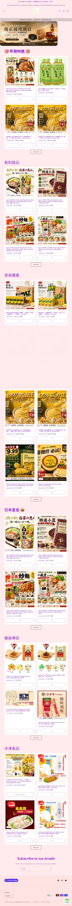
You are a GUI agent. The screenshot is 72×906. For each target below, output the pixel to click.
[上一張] (4, 33)
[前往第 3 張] (26, 43)
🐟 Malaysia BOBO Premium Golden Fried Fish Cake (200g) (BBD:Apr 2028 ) (51, 832)
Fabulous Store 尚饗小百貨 (15, 902)
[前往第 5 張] (29, 43)
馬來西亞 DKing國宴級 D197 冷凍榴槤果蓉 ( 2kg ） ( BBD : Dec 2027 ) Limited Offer (18, 137)
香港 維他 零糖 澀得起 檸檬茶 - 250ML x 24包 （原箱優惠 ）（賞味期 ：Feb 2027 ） (19, 313)
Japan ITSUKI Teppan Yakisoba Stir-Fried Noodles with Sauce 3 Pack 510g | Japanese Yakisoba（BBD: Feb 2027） (19, 249)
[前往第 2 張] (24, 43)
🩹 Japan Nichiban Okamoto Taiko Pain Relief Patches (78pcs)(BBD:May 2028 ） (18, 710)
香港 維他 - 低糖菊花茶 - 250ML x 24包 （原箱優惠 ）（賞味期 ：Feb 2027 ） (51, 313)
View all (36, 152)
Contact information (45, 902)
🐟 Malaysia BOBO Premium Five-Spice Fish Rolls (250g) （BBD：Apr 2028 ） (51, 786)
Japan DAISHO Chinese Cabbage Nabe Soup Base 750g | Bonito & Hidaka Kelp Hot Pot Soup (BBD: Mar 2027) (20, 201)
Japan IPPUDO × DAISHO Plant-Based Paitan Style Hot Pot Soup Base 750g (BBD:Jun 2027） (52, 249)
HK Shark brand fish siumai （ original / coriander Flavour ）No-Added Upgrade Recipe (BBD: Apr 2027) (18, 781)
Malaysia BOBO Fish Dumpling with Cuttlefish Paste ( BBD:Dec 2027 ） (17, 833)
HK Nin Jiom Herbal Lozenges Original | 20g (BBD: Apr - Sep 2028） (51, 675)
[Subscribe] (50, 869)
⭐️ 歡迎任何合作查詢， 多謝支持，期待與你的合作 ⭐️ (36, 20)
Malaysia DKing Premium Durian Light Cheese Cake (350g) (49, 484)
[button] (4, 11)
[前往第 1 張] (23, 43)
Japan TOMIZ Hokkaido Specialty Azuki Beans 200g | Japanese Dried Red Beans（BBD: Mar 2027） (50, 201)
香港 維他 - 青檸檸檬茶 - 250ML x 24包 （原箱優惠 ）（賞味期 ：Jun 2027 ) (51, 361)
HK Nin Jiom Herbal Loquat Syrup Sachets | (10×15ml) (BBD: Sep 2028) (51, 723)
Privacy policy (36, 902)
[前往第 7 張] (32, 43)
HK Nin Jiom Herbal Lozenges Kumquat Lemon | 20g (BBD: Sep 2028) (18, 677)
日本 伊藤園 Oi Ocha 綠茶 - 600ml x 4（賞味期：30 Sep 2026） (51, 89)
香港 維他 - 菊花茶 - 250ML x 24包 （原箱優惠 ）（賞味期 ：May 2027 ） (19, 361)
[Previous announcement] (3, 5)
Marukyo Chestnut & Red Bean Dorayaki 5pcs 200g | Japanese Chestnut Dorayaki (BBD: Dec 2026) (19, 90)
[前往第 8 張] (34, 43)
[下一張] (54, 33)
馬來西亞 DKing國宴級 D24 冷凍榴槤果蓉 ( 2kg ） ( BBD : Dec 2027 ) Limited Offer (52, 137)
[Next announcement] (69, 5)
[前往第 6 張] (31, 43)
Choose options (20, 794)
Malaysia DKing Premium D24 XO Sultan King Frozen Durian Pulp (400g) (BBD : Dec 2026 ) (19, 484)
